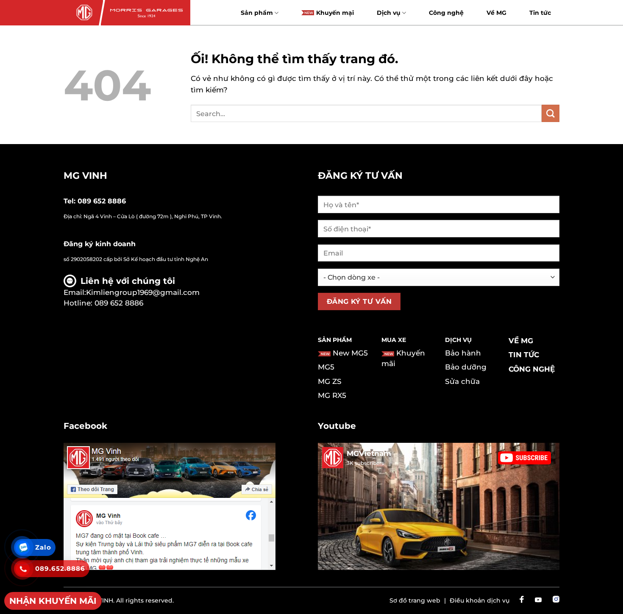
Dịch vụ (388, 13)
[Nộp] (550, 113)
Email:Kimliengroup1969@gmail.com (132, 292)
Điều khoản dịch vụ (479, 600)
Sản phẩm (257, 13)
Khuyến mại (335, 13)
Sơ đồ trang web (414, 600)
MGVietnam (369, 453)
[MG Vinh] (83, 12)
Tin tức (540, 13)
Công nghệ (446, 13)
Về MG (496, 13)
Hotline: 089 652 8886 (103, 303)
